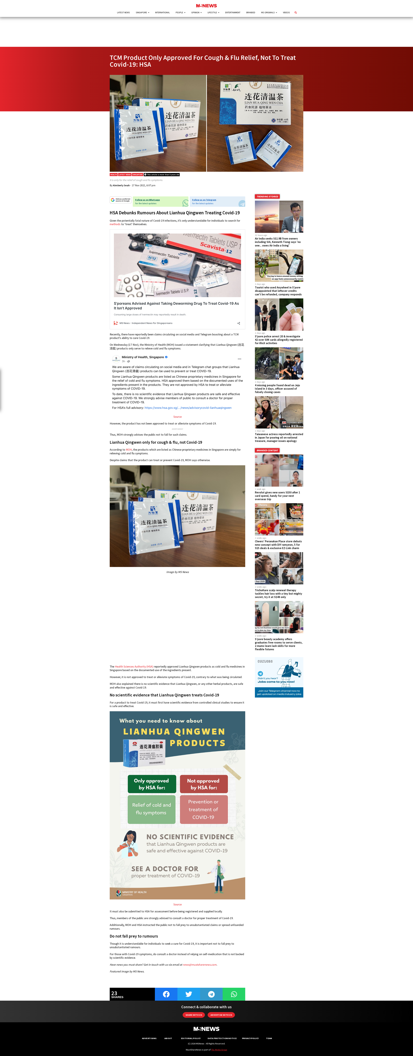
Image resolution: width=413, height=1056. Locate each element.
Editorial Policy (191, 1038)
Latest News (123, 12)
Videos (286, 12)
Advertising (149, 1038)
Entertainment (232, 12)
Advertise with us (221, 1015)
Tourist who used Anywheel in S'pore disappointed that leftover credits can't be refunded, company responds (278, 291)
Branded (250, 12)
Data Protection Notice (222, 1038)
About (168, 1038)
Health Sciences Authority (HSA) (134, 666)
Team (269, 1038)
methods (115, 224)
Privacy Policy (250, 1038)
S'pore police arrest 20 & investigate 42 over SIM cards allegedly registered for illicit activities (279, 340)
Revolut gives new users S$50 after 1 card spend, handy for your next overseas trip (277, 496)
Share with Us (194, 1015)
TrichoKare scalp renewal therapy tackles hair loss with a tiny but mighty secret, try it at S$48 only (278, 593)
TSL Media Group (219, 1049)
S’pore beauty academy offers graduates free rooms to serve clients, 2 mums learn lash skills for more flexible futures (278, 644)
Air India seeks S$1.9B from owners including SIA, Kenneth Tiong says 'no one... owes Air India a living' (278, 242)
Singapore (141, 12)
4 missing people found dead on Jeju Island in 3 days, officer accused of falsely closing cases (277, 388)
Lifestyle (212, 12)
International (162, 12)
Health (113, 174)
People (179, 12)
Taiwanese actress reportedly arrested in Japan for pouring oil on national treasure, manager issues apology (279, 437)
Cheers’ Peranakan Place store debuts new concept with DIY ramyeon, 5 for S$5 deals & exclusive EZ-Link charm (278, 545)
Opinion (195, 12)
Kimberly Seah (121, 185)
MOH (129, 449)
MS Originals (268, 12)
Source (177, 416)
